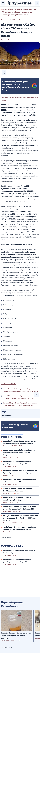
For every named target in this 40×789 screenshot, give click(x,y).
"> (15, 85)
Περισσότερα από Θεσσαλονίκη (12, 604)
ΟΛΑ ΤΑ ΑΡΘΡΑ (7, 538)
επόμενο (36, 394)
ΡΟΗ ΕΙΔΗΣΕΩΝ (11, 437)
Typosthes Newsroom (8, 40)
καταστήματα (7, 415)
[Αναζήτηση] (37, 3)
